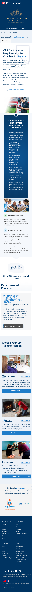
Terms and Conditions (21, 555)
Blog (17, 524)
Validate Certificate (21, 533)
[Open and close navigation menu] (29, 3)
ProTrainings (21, 574)
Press (3, 551)
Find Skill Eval (5, 533)
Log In (3, 538)
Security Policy (20, 551)
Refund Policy (19, 553)
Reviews (4, 549)
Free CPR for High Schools (9, 558)
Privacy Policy (19, 546)
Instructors (4, 531)
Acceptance (5, 553)
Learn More (24, 376)
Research (18, 529)
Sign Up (4, 536)
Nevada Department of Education (14, 143)
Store (17, 531)
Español (12, 587)
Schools (4, 529)
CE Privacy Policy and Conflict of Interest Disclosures (21, 559)
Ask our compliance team (11, 326)
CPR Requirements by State (16, 28)
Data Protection (20, 549)
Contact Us (19, 527)
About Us (4, 546)
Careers (4, 555)
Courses (4, 524)
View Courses (15, 391)
